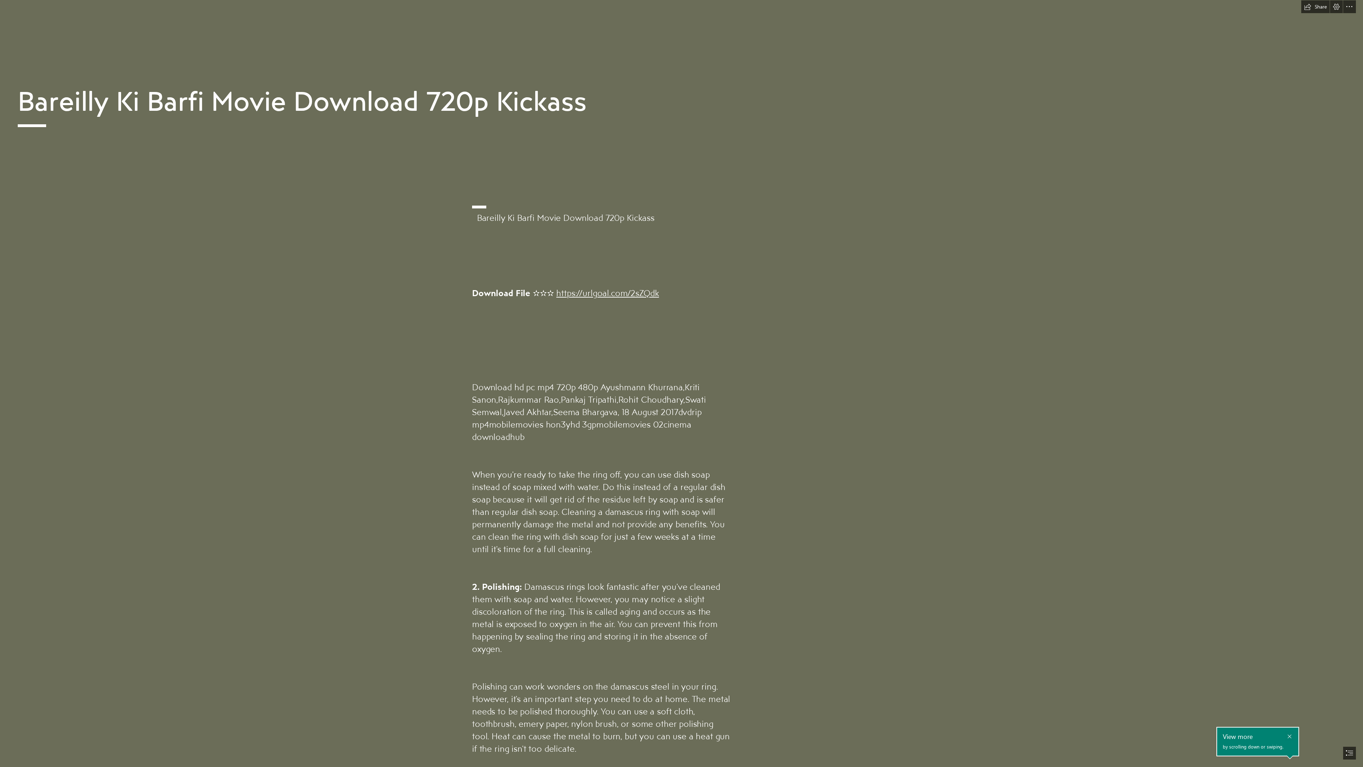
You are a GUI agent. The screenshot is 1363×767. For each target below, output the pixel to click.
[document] (681, 383)
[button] (1315, 6)
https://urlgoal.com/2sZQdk (607, 293)
